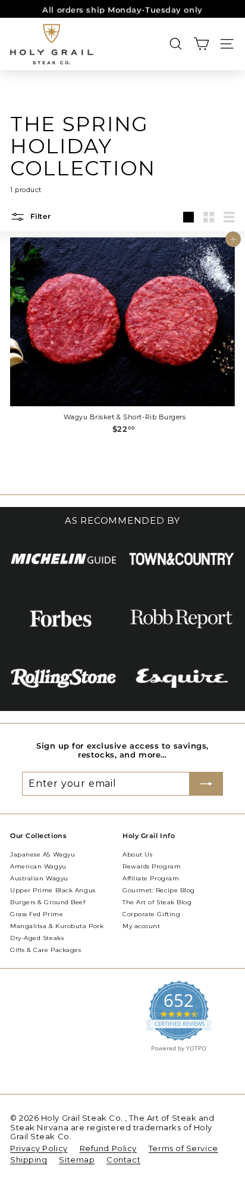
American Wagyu (38, 866)
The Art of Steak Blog (157, 902)
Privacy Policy (39, 1148)
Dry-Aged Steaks (37, 938)
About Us (137, 854)
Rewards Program (151, 866)
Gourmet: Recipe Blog (158, 890)
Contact (123, 1159)
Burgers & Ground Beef (48, 902)
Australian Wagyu (39, 878)
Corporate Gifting (151, 914)
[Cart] (201, 43)
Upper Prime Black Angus (53, 890)
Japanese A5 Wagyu (42, 854)
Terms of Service (183, 1148)
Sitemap (77, 1159)
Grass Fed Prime (36, 914)
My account (141, 926)
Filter (39, 216)
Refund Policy (108, 1148)
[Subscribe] (206, 784)
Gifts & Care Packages (45, 950)
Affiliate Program (150, 878)
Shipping (28, 1159)
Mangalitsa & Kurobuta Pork (56, 926)
